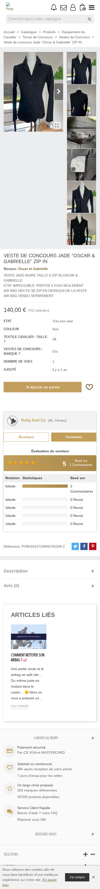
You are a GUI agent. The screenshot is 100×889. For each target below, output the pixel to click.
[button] (58, 91)
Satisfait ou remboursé (34, 764)
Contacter (74, 437)
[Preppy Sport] (10, 7)
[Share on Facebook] (84, 546)
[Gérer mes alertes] (53, 7)
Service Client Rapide (33, 808)
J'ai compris (77, 877)
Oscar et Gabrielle (33, 269)
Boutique (26, 437)
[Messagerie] (63, 7)
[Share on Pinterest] (92, 546)
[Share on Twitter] (75, 546)
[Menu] (91, 7)
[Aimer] (89, 387)
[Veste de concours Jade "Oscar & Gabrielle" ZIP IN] (57, 125)
